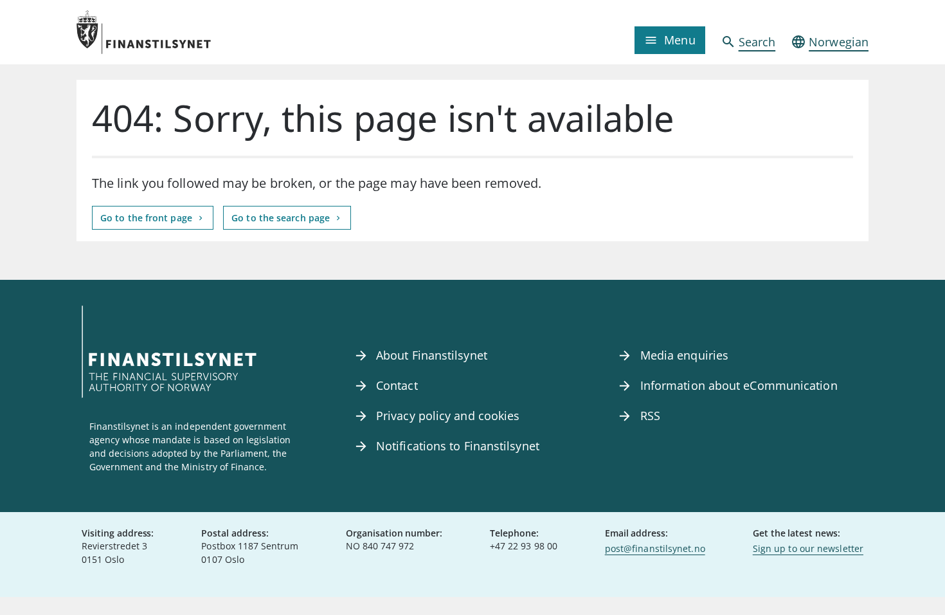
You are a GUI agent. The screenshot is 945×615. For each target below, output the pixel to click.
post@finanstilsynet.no (655, 548)
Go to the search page (281, 218)
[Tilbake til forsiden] (175, 32)
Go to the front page (147, 218)
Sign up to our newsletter (808, 548)
